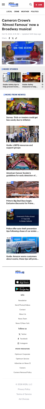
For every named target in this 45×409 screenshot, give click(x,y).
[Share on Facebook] (9, 38)
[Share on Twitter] (13, 38)
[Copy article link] (16, 38)
